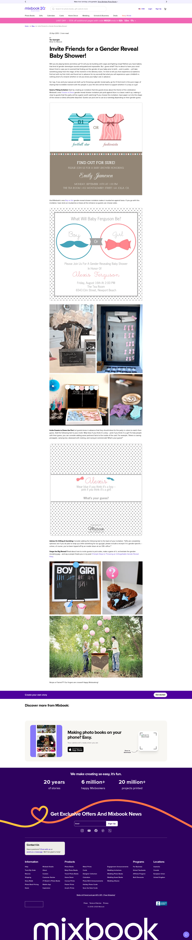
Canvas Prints (70, 881)
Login (150, 9)
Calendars (51, 15)
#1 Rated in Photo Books (51, 881)
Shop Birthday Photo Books (107, 2)
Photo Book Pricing (32, 884)
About (45, 870)
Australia (156, 867)
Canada (156, 870)
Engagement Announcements (117, 867)
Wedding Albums (113, 881)
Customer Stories (49, 877)
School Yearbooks (139, 870)
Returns (27, 874)
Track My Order (30, 870)
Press (86, 903)
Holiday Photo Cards (90, 884)
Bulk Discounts (138, 877)
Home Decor (73, 15)
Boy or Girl (69, 200)
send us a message (35, 852)
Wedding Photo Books (115, 874)
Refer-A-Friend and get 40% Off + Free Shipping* (96, 895)
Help (26, 867)
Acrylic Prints (69, 888)
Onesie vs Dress (68, 92)
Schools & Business (101, 15)
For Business (137, 867)
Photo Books (30, 15)
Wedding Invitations (114, 870)
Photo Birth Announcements (93, 881)
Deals (115, 15)
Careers (45, 874)
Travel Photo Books (71, 874)
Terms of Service (95, 903)
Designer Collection (90, 874)
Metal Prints (87, 867)
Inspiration (46, 888)
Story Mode (29, 881)
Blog (33, 26)
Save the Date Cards (90, 888)
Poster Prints (69, 884)
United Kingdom (159, 877)
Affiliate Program (139, 874)
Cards (61, 15)
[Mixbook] (35, 9)
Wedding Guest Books (115, 877)
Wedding (85, 15)
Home (27, 26)
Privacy (105, 903)
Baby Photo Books (71, 870)
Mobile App (47, 884)
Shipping (28, 877)
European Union (159, 874)
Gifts (41, 15)
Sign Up (158, 9)
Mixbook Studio (48, 867)
